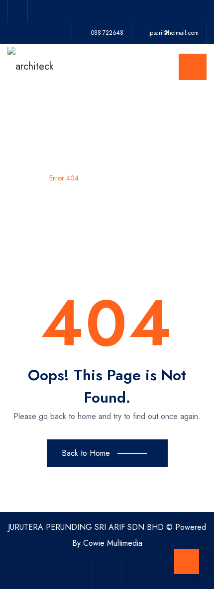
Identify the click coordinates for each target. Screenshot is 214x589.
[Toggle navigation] (193, 67)
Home (26, 178)
